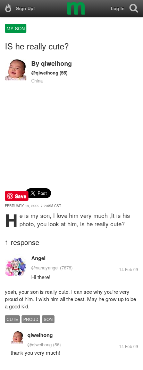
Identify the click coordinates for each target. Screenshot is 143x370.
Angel (38, 258)
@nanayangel (45, 267)
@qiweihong (44, 72)
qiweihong (56, 63)
